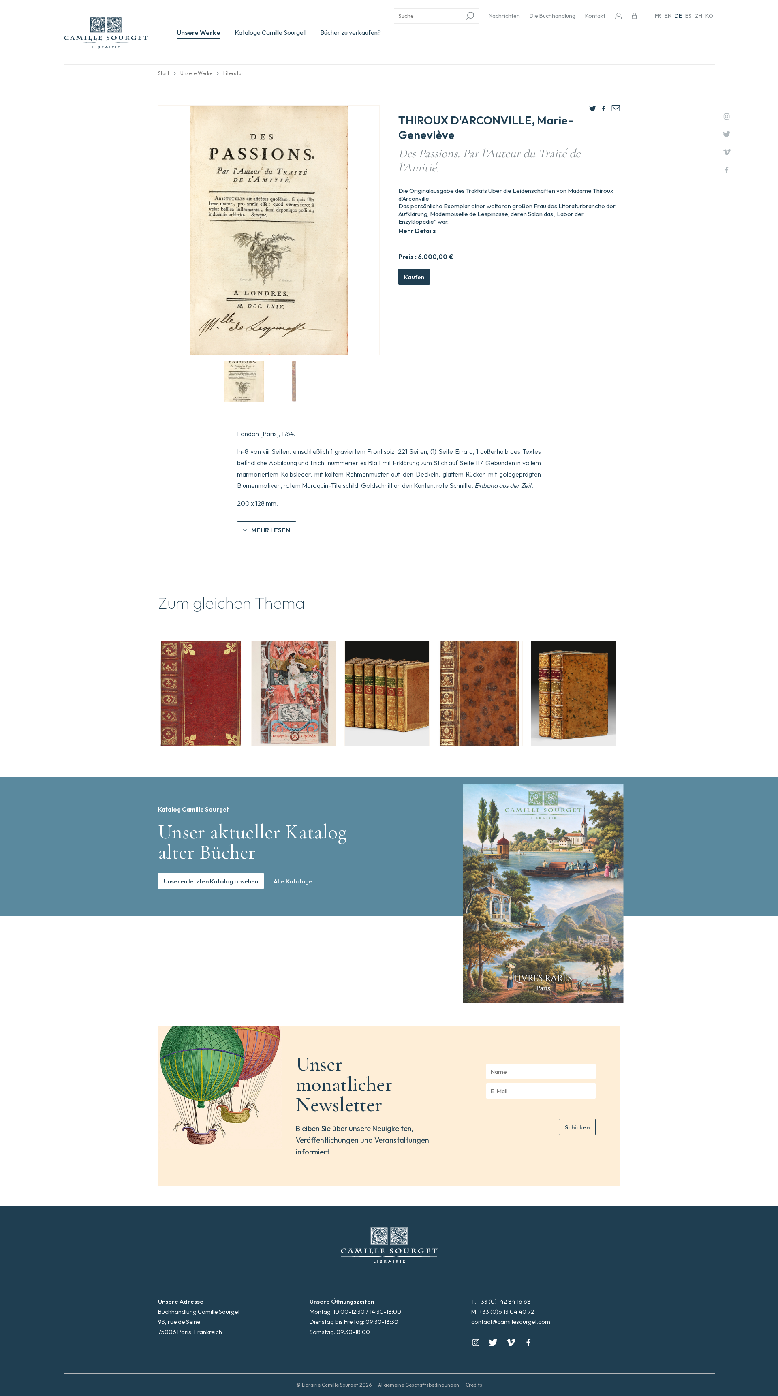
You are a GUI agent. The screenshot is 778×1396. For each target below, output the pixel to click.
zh (698, 15)
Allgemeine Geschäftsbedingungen (418, 1385)
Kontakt (595, 15)
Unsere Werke (198, 32)
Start (163, 73)
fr (658, 15)
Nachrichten (504, 15)
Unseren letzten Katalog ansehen (211, 881)
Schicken (577, 1127)
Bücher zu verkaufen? (350, 32)
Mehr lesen (270, 530)
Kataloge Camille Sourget (270, 32)
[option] (200, 693)
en (668, 15)
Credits (474, 1385)
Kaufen (414, 277)
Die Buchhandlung (552, 15)
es (688, 15)
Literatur (233, 73)
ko (709, 15)
